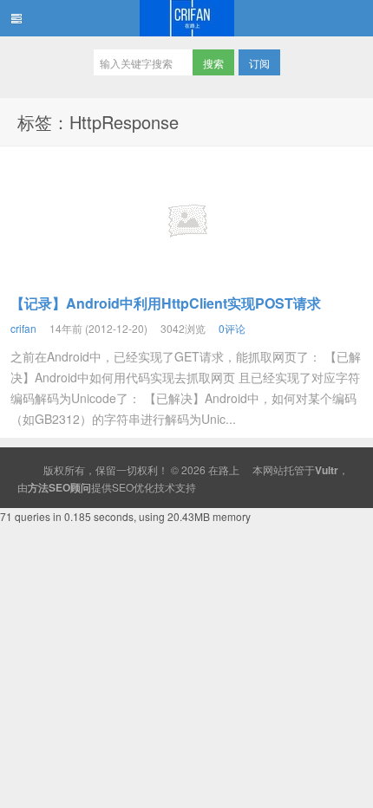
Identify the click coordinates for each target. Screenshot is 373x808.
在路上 (186, 18)
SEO (123, 486)
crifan (23, 328)
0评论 (232, 328)
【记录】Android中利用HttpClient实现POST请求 (165, 303)
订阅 (259, 62)
